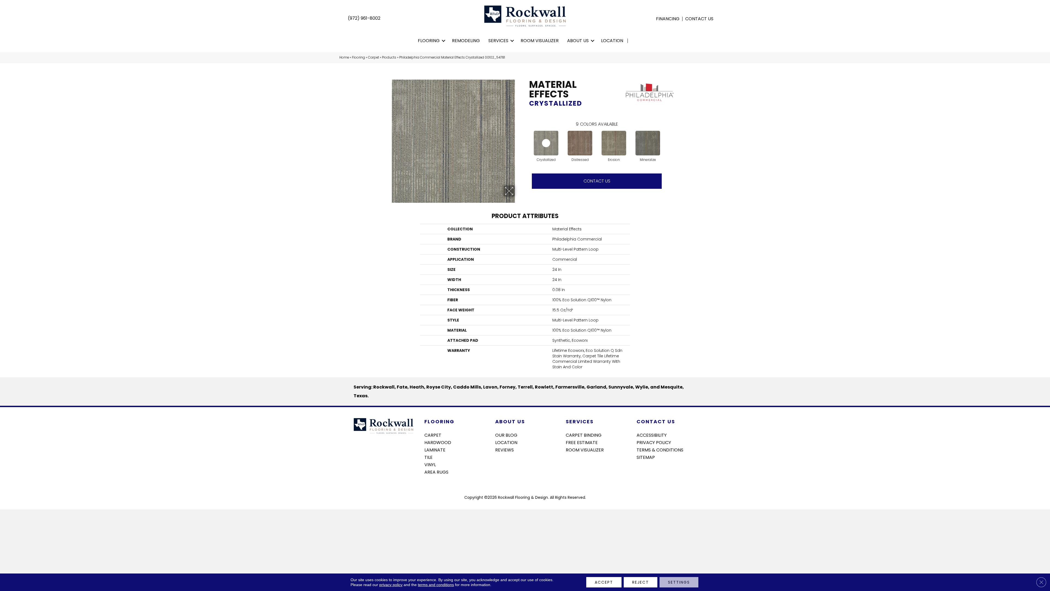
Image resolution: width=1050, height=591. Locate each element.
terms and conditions (436, 585)
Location (612, 40)
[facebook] (640, 472)
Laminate (434, 449)
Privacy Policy (654, 442)
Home (344, 57)
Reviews (504, 449)
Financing (667, 19)
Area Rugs (436, 471)
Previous (526, 137)
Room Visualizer (540, 40)
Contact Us (699, 19)
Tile (428, 457)
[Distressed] (580, 143)
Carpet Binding (584, 435)
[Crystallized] (546, 143)
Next (667, 137)
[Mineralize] (647, 143)
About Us (578, 40)
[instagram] (650, 472)
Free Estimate (582, 442)
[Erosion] (614, 143)
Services (498, 40)
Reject (640, 582)
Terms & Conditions (660, 449)
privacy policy (390, 585)
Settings (679, 582)
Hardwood (437, 442)
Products (389, 57)
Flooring (429, 40)
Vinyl (430, 464)
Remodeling (466, 40)
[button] (444, 41)
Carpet (373, 57)
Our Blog (506, 435)
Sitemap (646, 457)
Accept (604, 582)
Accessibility (652, 435)
